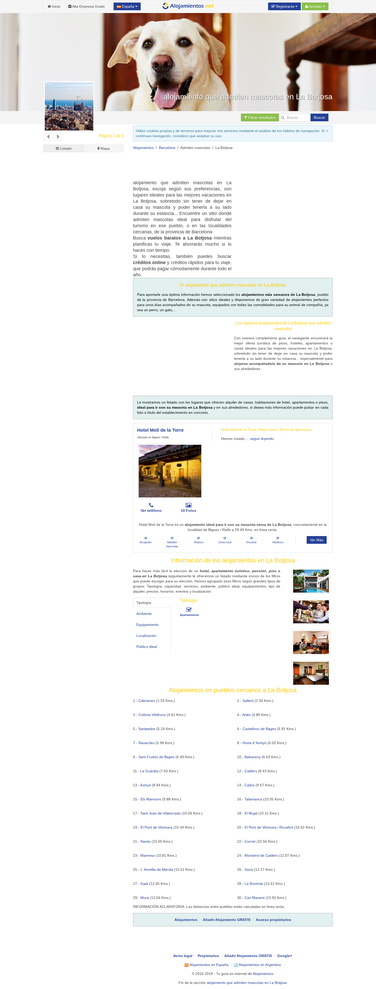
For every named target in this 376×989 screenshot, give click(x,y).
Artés (246, 715)
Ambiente (144, 614)
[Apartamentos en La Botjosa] (189, 609)
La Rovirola (254, 884)
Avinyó (145, 785)
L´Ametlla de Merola (156, 869)
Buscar (319, 117)
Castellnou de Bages (259, 729)
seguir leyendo (262, 439)
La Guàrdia (149, 771)
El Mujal (251, 813)
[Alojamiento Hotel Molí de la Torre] (170, 471)
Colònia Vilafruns (152, 715)
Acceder (315, 6)
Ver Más (316, 540)
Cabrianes (146, 701)
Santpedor (146, 729)
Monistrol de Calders (261, 855)
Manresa (147, 855)
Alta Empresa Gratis (88, 6)
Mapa (104, 148)
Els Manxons (150, 799)
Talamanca (253, 799)
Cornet (250, 841)
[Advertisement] (226, 166)
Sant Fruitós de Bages (156, 757)
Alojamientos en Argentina (259, 965)
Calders (251, 771)
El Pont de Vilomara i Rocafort (269, 827)
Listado (65, 148)
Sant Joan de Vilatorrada (160, 813)
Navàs (145, 841)
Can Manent (254, 898)
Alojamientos (143, 148)
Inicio (55, 6)
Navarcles (146, 743)
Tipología (143, 603)
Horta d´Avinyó (254, 743)
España (128, 6)
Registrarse (285, 6)
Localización (146, 636)
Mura (144, 898)
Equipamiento (147, 625)
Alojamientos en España (208, 965)
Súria (249, 869)
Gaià (144, 884)
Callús (250, 785)
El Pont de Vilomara (156, 827)
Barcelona (167, 148)
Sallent (247, 701)
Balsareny (253, 757)
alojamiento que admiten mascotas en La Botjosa (247, 983)
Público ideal (146, 647)
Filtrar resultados (261, 117)
